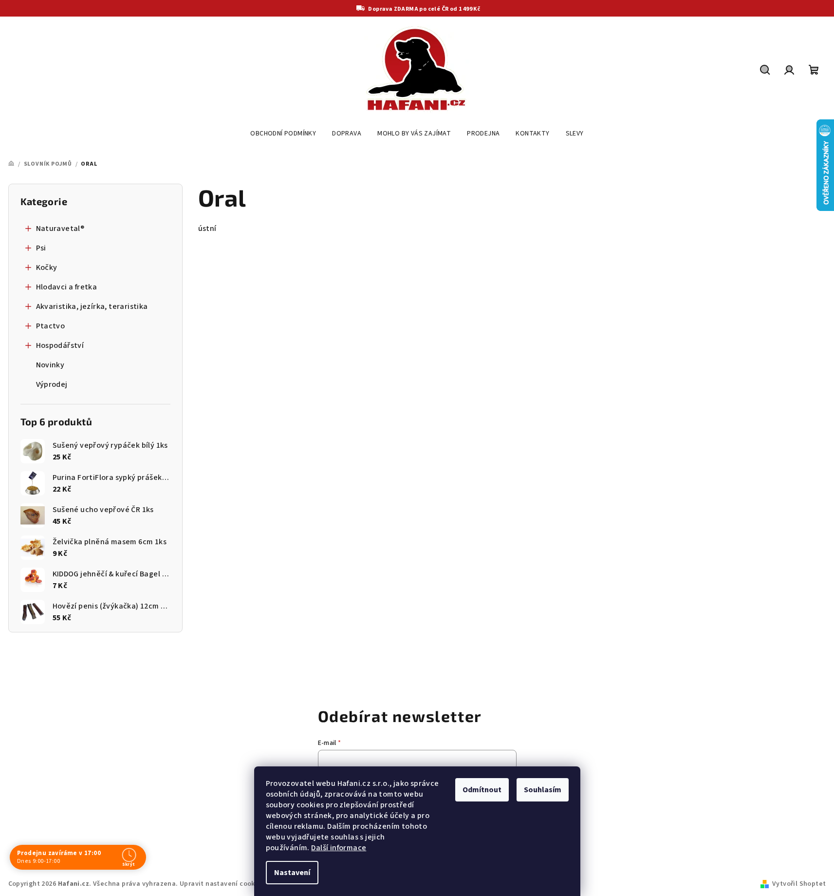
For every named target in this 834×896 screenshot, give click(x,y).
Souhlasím (542, 789)
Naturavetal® (60, 228)
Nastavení (292, 872)
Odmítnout (482, 789)
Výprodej (52, 384)
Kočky (46, 267)
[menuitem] (283, 133)
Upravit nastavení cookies (222, 884)
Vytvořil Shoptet (799, 884)
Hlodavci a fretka (66, 287)
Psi (41, 248)
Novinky (50, 365)
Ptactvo (50, 326)
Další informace (338, 847)
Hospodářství (60, 345)
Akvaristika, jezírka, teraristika (92, 306)
